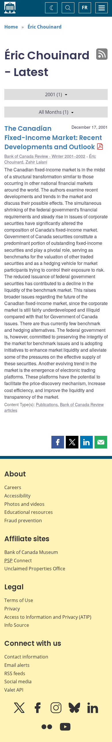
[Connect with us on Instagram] (56, 712)
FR (85, 7)
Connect (18, 560)
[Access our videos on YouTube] (65, 731)
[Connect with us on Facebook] (38, 712)
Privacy (12, 608)
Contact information (26, 657)
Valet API (13, 690)
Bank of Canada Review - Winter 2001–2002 (44, 156)
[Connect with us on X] (20, 712)
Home (11, 27)
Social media (18, 681)
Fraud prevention (23, 520)
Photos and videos (24, 504)
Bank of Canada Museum (31, 552)
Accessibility (17, 496)
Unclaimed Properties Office (34, 568)
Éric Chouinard (44, 27)
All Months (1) (53, 112)
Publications (47, 404)
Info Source (16, 625)
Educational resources (28, 512)
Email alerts (17, 665)
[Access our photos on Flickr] (47, 731)
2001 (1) (53, 94)
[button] (57, 442)
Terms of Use (18, 600)
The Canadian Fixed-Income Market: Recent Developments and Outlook (53, 138)
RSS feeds (14, 673)
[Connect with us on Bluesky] (75, 712)
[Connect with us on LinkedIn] (92, 712)
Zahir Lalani (36, 162)
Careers (12, 487)
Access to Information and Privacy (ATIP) (47, 617)
